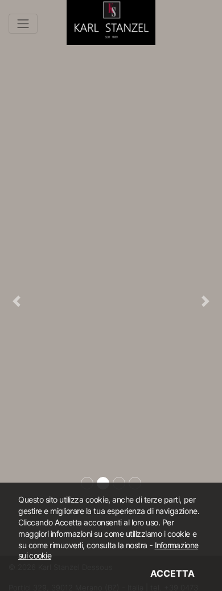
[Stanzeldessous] (111, 19)
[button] (17, 301)
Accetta (172, 573)
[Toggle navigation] (23, 24)
